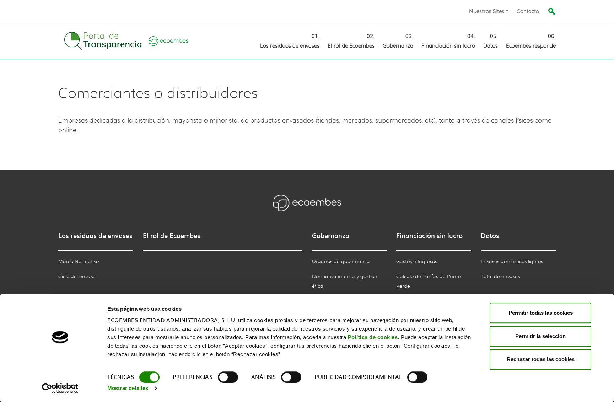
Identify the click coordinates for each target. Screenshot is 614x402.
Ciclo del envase (77, 276)
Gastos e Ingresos (416, 261)
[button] (489, 11)
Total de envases (500, 276)
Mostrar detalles (127, 388)
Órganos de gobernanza (341, 261)
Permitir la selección (540, 336)
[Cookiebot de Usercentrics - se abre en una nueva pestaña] (60, 388)
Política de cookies (373, 337)
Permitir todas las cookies (540, 313)
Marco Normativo (78, 261)
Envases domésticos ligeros (512, 261)
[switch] (228, 377)
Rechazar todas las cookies (541, 359)
